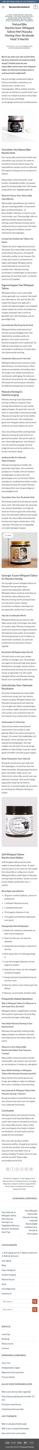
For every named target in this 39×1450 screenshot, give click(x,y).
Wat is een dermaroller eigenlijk (16, 1392)
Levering (6, 1334)
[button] (3, 7)
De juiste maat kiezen (11, 1404)
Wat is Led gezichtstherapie (14, 1424)
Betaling (5, 1339)
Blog (15, 18)
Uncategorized (17, 21)
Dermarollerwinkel (21, 48)
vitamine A (28, 21)
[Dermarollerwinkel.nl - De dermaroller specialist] (19, 7)
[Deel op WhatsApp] (8, 1169)
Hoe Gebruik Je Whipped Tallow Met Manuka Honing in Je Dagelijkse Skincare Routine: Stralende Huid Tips (10, 1222)
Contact (5, 1348)
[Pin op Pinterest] (26, 1169)
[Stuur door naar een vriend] (22, 1169)
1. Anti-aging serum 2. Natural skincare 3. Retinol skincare (18, 15)
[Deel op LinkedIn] (31, 1169)
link (24, 1189)
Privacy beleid (8, 1377)
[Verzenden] (34, 1301)
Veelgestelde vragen (11, 1367)
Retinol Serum (27, 19)
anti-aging (32, 1181)
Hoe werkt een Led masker (14, 1433)
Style (8, 21)
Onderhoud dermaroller (13, 1409)
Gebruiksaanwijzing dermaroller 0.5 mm (18, 1398)
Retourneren (7, 1343)
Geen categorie (24, 18)
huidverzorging (13, 19)
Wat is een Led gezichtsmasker (15, 1428)
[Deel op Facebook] (12, 1169)
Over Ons (6, 1363)
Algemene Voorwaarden (13, 1372)
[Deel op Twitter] (17, 1169)
